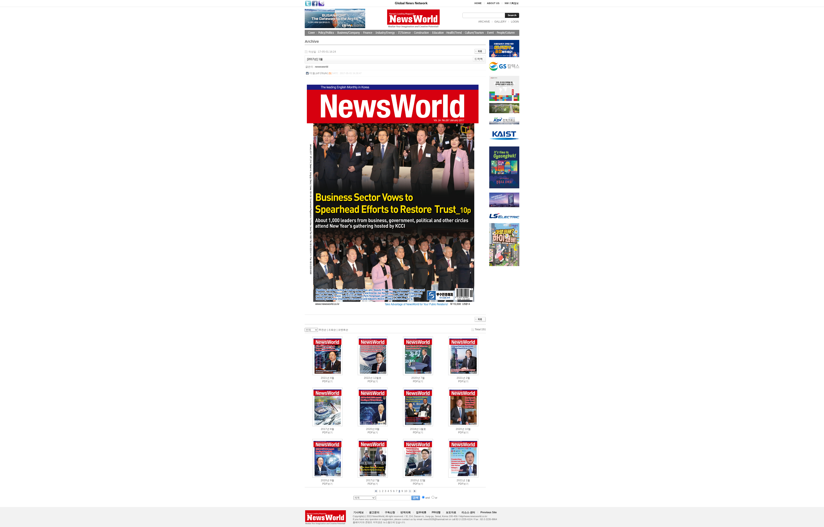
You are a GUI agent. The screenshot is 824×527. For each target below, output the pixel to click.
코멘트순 (343, 329)
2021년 (325, 377)
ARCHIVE (484, 21)
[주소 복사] (478, 59)
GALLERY (500, 21)
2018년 (414, 429)
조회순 (332, 329)
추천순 (322, 329)
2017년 (325, 429)
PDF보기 (327, 381)
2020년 (415, 377)
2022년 (368, 377)
